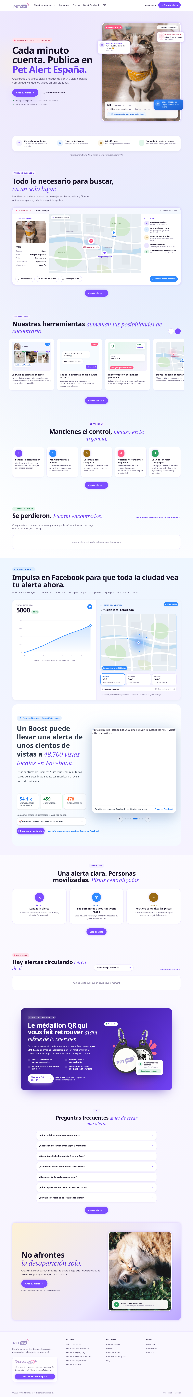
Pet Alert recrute (73, 1364)
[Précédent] (171, 331)
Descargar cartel (72, 279)
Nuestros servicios (43, 5)
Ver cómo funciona (55, 92)
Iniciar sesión (150, 5)
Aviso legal (167, 1393)
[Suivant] (178, 331)
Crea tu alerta (23, 92)
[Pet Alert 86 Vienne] (125, 818)
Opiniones (64, 5)
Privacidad (150, 1344)
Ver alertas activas (169, 969)
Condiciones (151, 1348)
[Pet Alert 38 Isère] (136, 818)
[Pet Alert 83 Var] (128, 818)
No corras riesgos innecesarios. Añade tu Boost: (42, 815)
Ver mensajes (26, 279)
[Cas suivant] (148, 819)
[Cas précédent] (120, 819)
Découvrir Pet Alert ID (41, 1078)
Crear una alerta (73, 1344)
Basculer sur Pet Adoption (34, 1376)
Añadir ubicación (48, 279)
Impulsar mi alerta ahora (32, 831)
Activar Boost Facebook (165, 279)
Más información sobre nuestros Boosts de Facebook (66, 831)
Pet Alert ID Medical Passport (79, 1356)
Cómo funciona (113, 1344)
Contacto (150, 1352)
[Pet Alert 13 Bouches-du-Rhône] (130, 818)
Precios (76, 5)
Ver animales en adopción (77, 1348)
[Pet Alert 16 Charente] (133, 818)
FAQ (104, 5)
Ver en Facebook (165, 809)
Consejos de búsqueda (116, 1356)
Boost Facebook (91, 5)
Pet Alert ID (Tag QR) (75, 1352)
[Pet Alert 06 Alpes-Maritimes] (141, 818)
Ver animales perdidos (76, 1360)
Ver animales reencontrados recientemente (157, 517)
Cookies (177, 1393)
